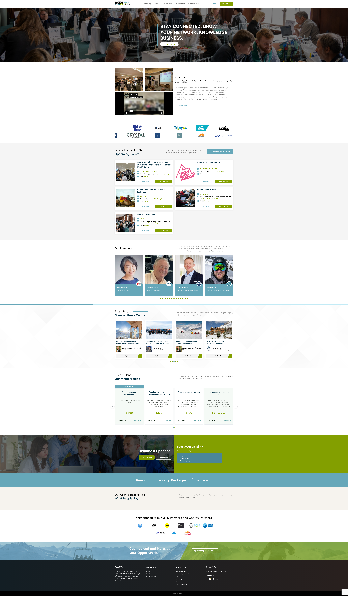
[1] (173, 427)
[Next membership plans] (236, 407)
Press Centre (167, 4)
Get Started (168, 44)
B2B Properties (179, 4)
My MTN (148, 574)
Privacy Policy (180, 582)
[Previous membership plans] (113, 407)
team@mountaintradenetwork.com (216, 571)
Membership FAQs (181, 571)
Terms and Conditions (182, 584)
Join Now (225, 4)
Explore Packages (202, 480)
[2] (174, 427)
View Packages (163, 457)
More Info (162, 181)
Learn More (183, 105)
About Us (178, 576)
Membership (147, 4)
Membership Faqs (151, 576)
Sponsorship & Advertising (204, 551)
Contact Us (145, 457)
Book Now (145, 181)
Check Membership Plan (219, 151)
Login (214, 4)
